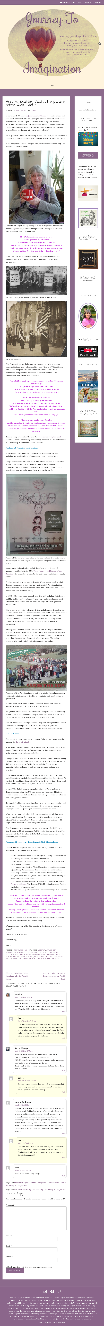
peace (37, 957)
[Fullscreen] (97, 355)
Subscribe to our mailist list (88, 155)
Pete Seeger (59, 957)
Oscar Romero (26, 957)
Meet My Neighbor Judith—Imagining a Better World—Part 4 (54, 976)
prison (9, 959)
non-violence (12, 957)
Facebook (97, 2)
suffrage (49, 959)
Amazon (88, 2)
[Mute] (94, 355)
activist (41, 950)
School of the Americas (33, 959)
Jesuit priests (47, 954)
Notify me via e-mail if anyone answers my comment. (29, 1267)
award (49, 950)
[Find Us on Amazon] (59, 1291)
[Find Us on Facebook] (52, 1291)
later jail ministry (23, 742)
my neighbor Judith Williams (34, 116)
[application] (88, 351)
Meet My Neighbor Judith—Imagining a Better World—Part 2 (17, 976)
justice (58, 954)
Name (9, 1235)
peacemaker (46, 957)
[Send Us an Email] (45, 1291)
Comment (10, 1205)
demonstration (47, 952)
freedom (36, 954)
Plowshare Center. (19, 884)
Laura (33, 110)
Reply (64, 1011)
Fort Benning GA (23, 954)
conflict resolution (29, 952)
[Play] (81, 355)
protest (17, 959)
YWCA (57, 959)
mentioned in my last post (50, 437)
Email (80, 2)
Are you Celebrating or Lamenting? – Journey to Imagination (40, 1189)
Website (9, 1256)
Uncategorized (22, 950)
